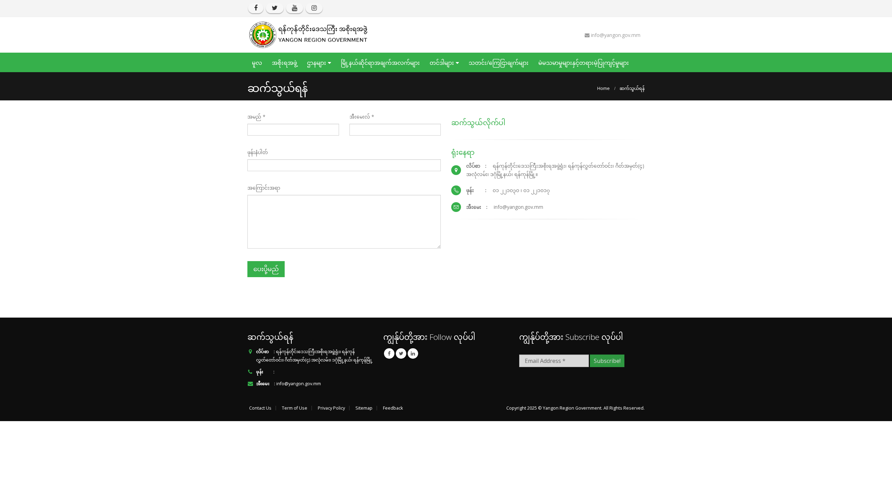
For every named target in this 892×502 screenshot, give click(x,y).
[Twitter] (275, 8)
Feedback (393, 408)
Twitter (401, 353)
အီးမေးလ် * (361, 116)
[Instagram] (314, 8)
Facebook (389, 353)
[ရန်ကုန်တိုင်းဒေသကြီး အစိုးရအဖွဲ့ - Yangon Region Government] (308, 35)
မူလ (257, 63)
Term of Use (294, 408)
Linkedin (413, 353)
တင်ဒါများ (442, 63)
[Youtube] (294, 8)
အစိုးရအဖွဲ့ (284, 63)
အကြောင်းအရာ (263, 187)
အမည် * (256, 116)
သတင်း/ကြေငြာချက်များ (499, 63)
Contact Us (260, 408)
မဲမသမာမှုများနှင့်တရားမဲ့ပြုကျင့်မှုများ (583, 63)
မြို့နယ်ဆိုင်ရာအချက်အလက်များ (380, 63)
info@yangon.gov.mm (298, 384)
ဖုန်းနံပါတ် (257, 152)
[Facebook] (255, 8)
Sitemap (363, 408)
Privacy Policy (331, 408)
